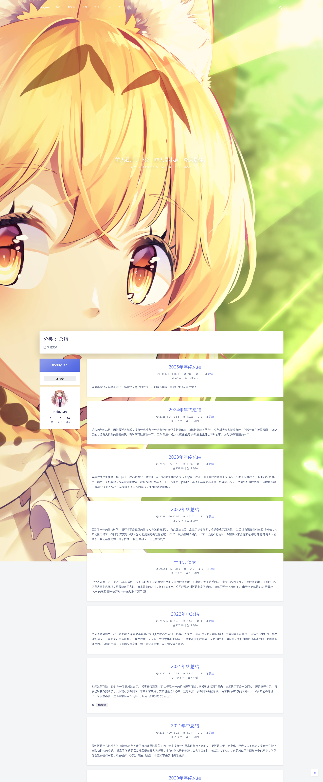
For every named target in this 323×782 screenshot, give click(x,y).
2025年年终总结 (185, 367)
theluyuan (44, 7)
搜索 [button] (61, 378)
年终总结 (102, 705)
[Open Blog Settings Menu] (314, 772)
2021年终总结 (185, 666)
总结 (210, 374)
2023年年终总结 (185, 457)
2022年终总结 (185, 509)
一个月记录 (185, 562)
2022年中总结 (185, 614)
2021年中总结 (185, 725)
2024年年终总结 (185, 409)
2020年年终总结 (185, 778)
